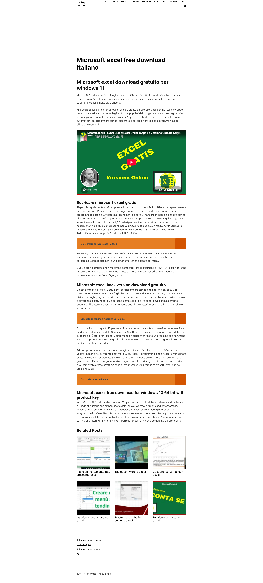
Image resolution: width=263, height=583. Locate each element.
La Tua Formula (82, 4)
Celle (156, 1)
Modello (174, 1)
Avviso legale (84, 544)
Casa (105, 1)
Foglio (124, 1)
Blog (183, 1)
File (164, 1)
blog (79, 13)
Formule (146, 1)
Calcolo (135, 1)
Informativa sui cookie (88, 549)
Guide (115, 1)
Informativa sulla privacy (90, 540)
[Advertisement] (131, 35)
